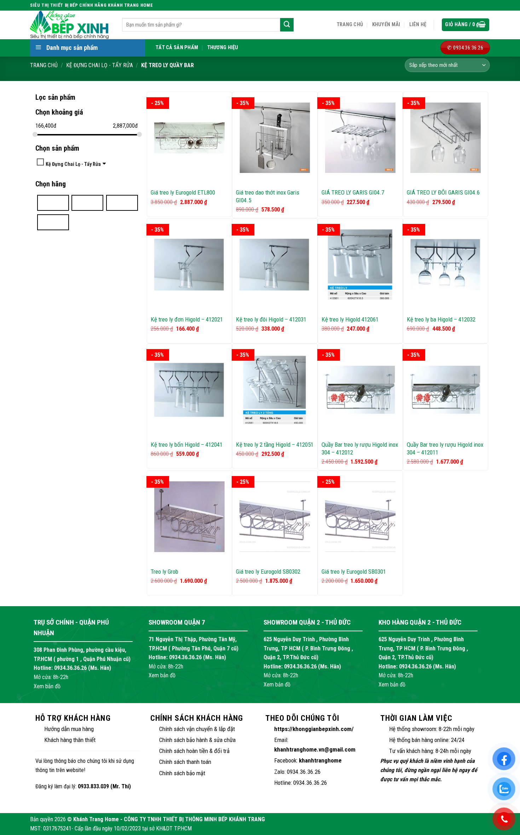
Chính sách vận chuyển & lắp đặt (197, 728)
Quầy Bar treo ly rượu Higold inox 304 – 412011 (445, 448)
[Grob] (122, 202)
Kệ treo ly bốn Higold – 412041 (187, 444)
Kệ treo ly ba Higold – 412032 (441, 319)
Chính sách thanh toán (185, 761)
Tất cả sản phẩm (177, 48)
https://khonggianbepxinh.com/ (314, 728)
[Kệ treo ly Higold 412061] (360, 264)
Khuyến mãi (386, 25)
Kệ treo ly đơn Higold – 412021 (187, 319)
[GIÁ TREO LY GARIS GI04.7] (360, 138)
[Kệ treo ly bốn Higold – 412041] (189, 390)
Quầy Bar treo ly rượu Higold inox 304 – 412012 (360, 448)
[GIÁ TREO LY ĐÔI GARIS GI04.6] (445, 138)
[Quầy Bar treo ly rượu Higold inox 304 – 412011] (445, 390)
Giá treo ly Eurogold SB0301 (354, 571)
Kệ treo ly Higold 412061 (350, 319)
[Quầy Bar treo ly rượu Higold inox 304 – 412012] (360, 390)
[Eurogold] (53, 202)
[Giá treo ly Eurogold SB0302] (274, 516)
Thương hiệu (222, 48)
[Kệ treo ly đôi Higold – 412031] (274, 265)
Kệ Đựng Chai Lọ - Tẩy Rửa (99, 65)
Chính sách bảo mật (182, 773)
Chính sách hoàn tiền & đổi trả (194, 750)
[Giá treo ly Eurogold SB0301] (360, 516)
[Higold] (53, 222)
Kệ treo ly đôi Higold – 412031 (271, 319)
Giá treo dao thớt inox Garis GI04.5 (267, 196)
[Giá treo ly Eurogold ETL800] (189, 137)
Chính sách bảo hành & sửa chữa (197, 739)
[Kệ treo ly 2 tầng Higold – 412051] (274, 389)
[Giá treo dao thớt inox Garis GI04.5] (274, 138)
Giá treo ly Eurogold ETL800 (183, 192)
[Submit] (287, 24)
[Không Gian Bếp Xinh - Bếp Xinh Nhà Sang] (70, 25)
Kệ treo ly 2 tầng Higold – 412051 (274, 444)
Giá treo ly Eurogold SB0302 (268, 571)
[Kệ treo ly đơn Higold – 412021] (189, 265)
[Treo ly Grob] (189, 516)
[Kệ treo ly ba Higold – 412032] (445, 264)
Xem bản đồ (47, 686)
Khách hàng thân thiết (70, 739)
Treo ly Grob (164, 571)
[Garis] (87, 202)
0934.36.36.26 (70, 668)
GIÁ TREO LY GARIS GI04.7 (353, 192)
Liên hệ (418, 25)
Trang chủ (350, 25)
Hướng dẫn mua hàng (69, 728)
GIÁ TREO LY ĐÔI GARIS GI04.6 (443, 192)
